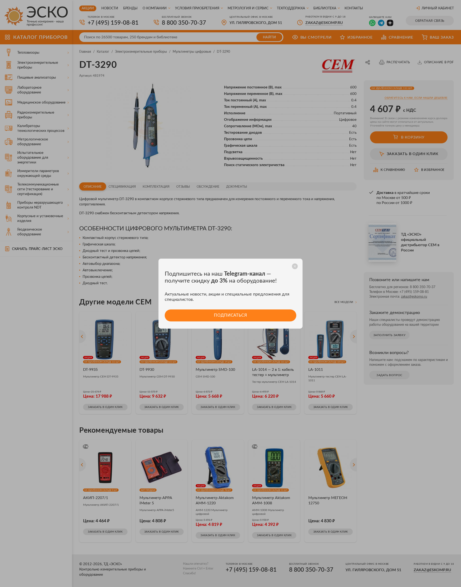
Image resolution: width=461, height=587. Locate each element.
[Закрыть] (295, 266)
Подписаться (230, 315)
